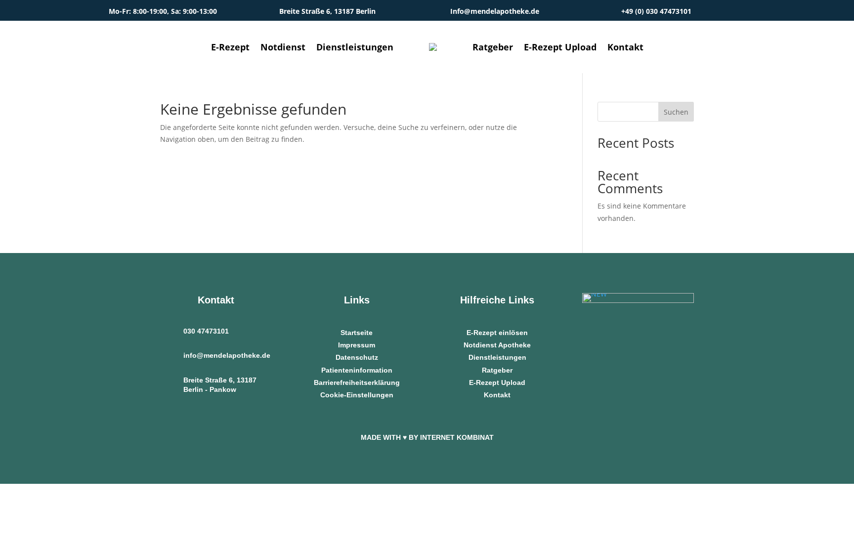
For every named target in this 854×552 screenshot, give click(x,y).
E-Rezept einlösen (497, 333)
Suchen (676, 112)
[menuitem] (433, 47)
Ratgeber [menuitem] (492, 47)
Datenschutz (357, 357)
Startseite (357, 333)
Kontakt (497, 395)
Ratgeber (497, 370)
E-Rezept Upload (497, 382)
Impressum (356, 345)
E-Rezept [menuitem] (230, 47)
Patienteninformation (356, 370)
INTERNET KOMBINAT (457, 437)
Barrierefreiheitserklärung (357, 382)
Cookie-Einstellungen (356, 395)
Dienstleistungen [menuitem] (354, 47)
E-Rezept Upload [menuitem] (560, 47)
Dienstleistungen (497, 357)
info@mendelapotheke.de (226, 355)
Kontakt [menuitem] (625, 47)
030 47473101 (206, 331)
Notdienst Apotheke (497, 345)
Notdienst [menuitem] (282, 47)
